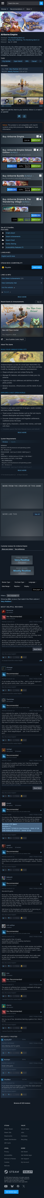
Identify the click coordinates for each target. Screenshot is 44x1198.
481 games (9, 847)
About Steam (8, 1129)
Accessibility (8, 1155)
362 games (9, 805)
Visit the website (7, 287)
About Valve (25, 1129)
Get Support (25, 1158)
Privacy (6, 1151)
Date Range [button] (5, 586)
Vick (7, 973)
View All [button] (39, 302)
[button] (4, 9)
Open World (18, 61)
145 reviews (9, 1007)
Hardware (24, 1136)
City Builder (6, 61)
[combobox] (23, 3)
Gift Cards (7, 1143)
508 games (9, 751)
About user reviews (7, 549)
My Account (25, 1162)
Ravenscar (9, 610)
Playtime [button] (17, 586)
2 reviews (9, 669)
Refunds (7, 1165)
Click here (28, 127)
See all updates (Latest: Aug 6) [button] (15, 339)
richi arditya (10, 925)
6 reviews (9, 879)
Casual (34, 61)
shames (8, 1005)
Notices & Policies (10, 1158)
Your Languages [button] (12, 595)
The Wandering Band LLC (16, 38)
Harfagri (9, 749)
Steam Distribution (10, 1139)
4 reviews (9, 927)
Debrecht (9, 877)
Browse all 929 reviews (22, 1103)
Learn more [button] (37, 267)
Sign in (3, 110)
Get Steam (24, 1151)
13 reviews (9, 975)
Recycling (24, 1139)
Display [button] (26, 586)
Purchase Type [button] (19, 582)
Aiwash (8, 803)
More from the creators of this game (22, 486)
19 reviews (18, 847)
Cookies (6, 1162)
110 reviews (9, 612)
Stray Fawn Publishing (15, 40)
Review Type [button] (6, 582)
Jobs (22, 1132)
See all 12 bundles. (7, 227)
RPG (27, 61)
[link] (24, 166)
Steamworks (8, 1136)
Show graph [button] (36, 589)
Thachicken (10, 699)
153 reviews (9, 701)
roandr (8, 845)
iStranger (9, 667)
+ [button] (40, 61)
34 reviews (18, 805)
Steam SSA (7, 1132)
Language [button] (32, 582)
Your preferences (20, 549)
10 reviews (18, 751)
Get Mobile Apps (11, 1192)
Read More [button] (37, 649)
